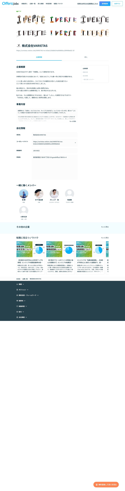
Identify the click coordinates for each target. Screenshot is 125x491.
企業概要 (85, 68)
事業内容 (85, 72)
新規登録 (105, 3)
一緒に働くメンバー (88, 79)
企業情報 (39, 57)
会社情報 (85, 76)
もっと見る (73, 121)
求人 (85, 57)
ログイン (117, 3)
